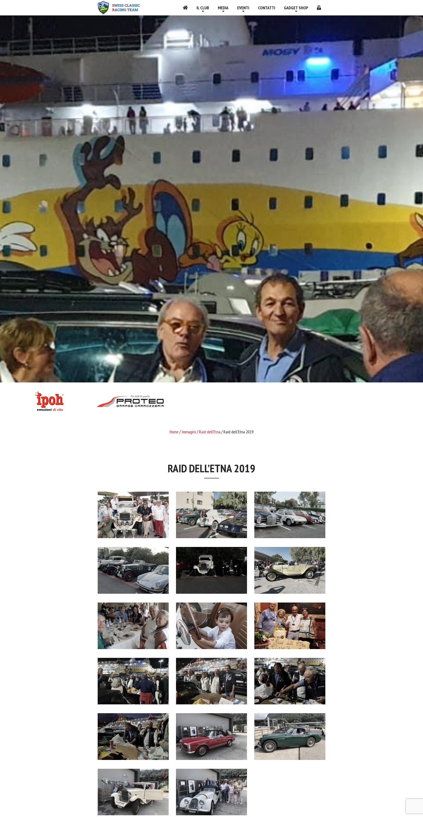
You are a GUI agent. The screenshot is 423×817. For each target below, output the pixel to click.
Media (223, 8)
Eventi (243, 8)
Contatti (266, 8)
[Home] (185, 7)
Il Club (203, 8)
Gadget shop (296, 8)
